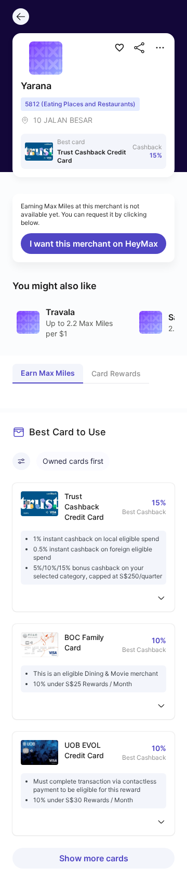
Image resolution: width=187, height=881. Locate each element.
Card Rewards (116, 373)
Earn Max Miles (48, 372)
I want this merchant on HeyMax (94, 243)
